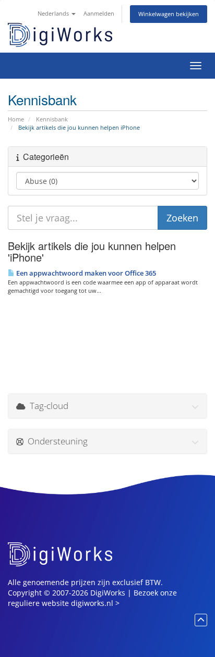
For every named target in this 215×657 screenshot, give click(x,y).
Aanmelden (98, 13)
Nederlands (54, 13)
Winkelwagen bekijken (168, 14)
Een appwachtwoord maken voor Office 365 (85, 273)
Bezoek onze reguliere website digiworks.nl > (92, 598)
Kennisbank (52, 119)
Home (16, 119)
